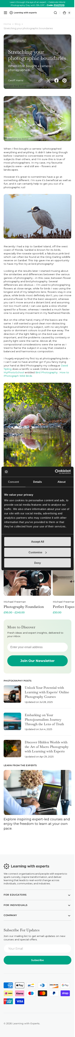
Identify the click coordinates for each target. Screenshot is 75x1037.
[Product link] (27, 588)
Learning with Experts (26, 1023)
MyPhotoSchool (14, 378)
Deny (37, 562)
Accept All (37, 541)
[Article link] (36, 698)
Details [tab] (37, 481)
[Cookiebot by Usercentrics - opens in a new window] (55, 471)
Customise (35, 552)
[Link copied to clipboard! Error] (38, 83)
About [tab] (62, 481)
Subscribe (36, 960)
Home (7, 24)
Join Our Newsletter (36, 663)
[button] (5, 13)
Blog (17, 24)
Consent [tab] (13, 481)
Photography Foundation (24, 608)
